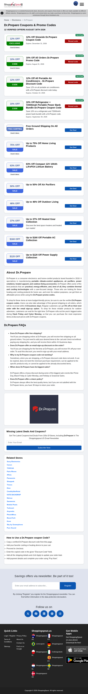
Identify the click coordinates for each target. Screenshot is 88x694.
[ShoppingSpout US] (13, 4)
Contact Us (20, 643)
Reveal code (73, 41)
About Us (19, 639)
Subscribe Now (44, 448)
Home (6, 20)
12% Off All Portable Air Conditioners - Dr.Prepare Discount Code (40, 81)
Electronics (16, 20)
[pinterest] (52, 613)
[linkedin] (44, 613)
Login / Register (10, 636)
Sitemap (7, 646)
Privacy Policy (21, 636)
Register (67, 586)
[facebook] (36, 613)
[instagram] (60, 613)
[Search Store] (75, 3)
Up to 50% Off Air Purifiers (40, 184)
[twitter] (28, 613)
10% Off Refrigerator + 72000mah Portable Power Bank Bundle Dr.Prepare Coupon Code (43, 105)
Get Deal (73, 130)
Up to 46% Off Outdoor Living (42, 202)
